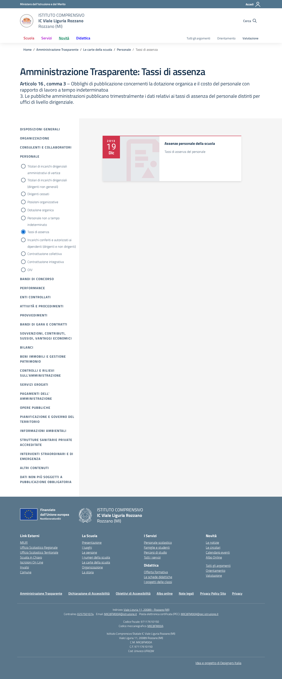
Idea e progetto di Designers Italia (218, 662)
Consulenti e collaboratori (46, 147)
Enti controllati (35, 297)
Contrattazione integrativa (45, 261)
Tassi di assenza (38, 231)
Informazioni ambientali (43, 430)
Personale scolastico (158, 542)
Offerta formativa (156, 571)
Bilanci (26, 347)
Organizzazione (34, 138)
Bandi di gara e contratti (43, 324)
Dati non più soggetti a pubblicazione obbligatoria (46, 479)
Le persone (89, 552)
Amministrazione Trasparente (41, 593)
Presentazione (92, 542)
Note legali (186, 593)
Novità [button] (64, 38)
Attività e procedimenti (42, 306)
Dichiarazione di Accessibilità (89, 593)
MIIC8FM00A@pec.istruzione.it (199, 614)
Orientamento (226, 38)
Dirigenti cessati (38, 193)
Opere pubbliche (35, 407)
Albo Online (214, 557)
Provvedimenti (33, 315)
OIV (29, 269)
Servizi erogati (34, 384)
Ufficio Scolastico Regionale (39, 547)
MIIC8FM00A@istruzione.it (120, 614)
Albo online (165, 593)
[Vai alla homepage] (26, 20)
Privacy (237, 593)
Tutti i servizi (152, 557)
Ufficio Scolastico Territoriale (39, 552)
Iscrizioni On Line (31, 562)
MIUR (24, 542)
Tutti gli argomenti (198, 38)
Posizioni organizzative (42, 201)
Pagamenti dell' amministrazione (36, 396)
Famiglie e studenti (157, 547)
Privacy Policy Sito (213, 593)
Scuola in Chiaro (31, 557)
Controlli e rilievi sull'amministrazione (40, 373)
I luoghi (87, 547)
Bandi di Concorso (37, 278)
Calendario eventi (218, 552)
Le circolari (213, 547)
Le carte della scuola (96, 562)
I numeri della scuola (96, 557)
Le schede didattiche (158, 576)
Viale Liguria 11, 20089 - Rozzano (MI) (146, 609)
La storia (88, 572)
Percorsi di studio (155, 552)
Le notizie (212, 542)
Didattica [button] (83, 38)
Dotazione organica (40, 209)
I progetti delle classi (158, 581)
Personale (29, 156)
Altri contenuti (34, 467)
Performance (32, 287)
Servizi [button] (46, 38)
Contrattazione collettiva (44, 253)
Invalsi (24, 567)
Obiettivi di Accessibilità (133, 593)
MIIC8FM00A (155, 626)
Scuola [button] (29, 38)
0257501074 (85, 614)
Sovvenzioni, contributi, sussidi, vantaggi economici (46, 336)
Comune (25, 572)
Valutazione (250, 38)
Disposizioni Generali (40, 129)
